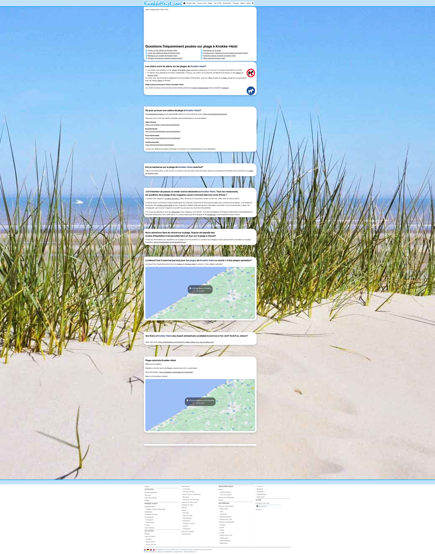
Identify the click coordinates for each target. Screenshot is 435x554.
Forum (221, 500)
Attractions (186, 486)
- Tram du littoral (225, 495)
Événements (227, 3)
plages (174, 70)
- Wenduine (223, 543)
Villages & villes (187, 505)
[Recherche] (253, 3)
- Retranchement (225, 517)
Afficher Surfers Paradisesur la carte (201, 289)
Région (243, 3)
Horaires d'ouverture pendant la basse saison (165, 58)
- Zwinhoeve (149, 522)
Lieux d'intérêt (150, 536)
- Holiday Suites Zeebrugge (155, 509)
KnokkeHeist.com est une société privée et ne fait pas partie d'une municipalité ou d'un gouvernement (184, 549)
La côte (221, 533)
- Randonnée (186, 518)
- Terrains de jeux (188, 492)
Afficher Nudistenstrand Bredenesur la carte (201, 401)
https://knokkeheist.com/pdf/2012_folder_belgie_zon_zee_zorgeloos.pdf (186, 342)
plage (225, 78)
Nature (184, 507)
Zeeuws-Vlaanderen (226, 506)
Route (221, 489)
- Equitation (186, 529)
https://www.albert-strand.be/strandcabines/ (162, 125)
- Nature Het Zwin (225, 519)
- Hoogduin (149, 520)
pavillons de (169, 198)
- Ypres (221, 530)
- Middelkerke (261, 494)
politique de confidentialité (164, 551)
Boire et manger (188, 531)
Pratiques (236, 3)
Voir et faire (218, 3)
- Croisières (186, 489)
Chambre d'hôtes (151, 514)
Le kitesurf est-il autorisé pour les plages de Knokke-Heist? (225, 53)
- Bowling (185, 497)
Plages (210, 3)
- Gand (221, 527)
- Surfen (185, 526)
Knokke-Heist (191, 3)
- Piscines (185, 513)
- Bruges (222, 525)
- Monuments (150, 542)
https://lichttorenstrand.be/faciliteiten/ (159, 145)
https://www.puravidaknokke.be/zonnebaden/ (162, 138)
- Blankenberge (224, 541)
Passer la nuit (201, 3)
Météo (249, 3)
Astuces (148, 495)
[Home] (184, 3)
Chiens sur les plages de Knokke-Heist (162, 50)
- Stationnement (225, 492)
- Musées (148, 539)
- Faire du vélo (187, 515)
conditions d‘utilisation (150, 551)
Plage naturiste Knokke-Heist (214, 58)
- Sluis (221, 511)
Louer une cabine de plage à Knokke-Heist (164, 53)
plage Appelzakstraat (200, 88)
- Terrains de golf (188, 523)
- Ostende (259, 492)
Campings (148, 512)
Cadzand (225, 88)
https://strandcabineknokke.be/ (215, 114)
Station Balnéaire (151, 492)
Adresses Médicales (226, 497)
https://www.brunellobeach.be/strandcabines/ (162, 131)
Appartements (150, 506)
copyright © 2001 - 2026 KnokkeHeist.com (184, 551)
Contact (259, 509)
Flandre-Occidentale (226, 522)
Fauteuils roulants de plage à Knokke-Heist (219, 56)
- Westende (260, 497)
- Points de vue (150, 544)
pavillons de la (162, 205)
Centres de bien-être (189, 502)
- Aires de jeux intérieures (191, 494)
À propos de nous (262, 503)
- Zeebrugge (223, 538)
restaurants (175, 212)
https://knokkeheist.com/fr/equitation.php (170, 242)
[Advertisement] (274, 59)
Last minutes (149, 528)
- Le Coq (259, 486)
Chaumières (149, 517)
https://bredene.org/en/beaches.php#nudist (176, 372)
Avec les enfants (151, 498)
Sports (184, 510)
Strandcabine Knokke (155, 114)
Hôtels (147, 525)
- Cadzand (223, 514)
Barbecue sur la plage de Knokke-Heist (162, 56)
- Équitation (186, 521)
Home (147, 486)
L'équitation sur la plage (212, 50)
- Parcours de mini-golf (190, 500)
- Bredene (259, 489)
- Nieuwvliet (223, 509)
